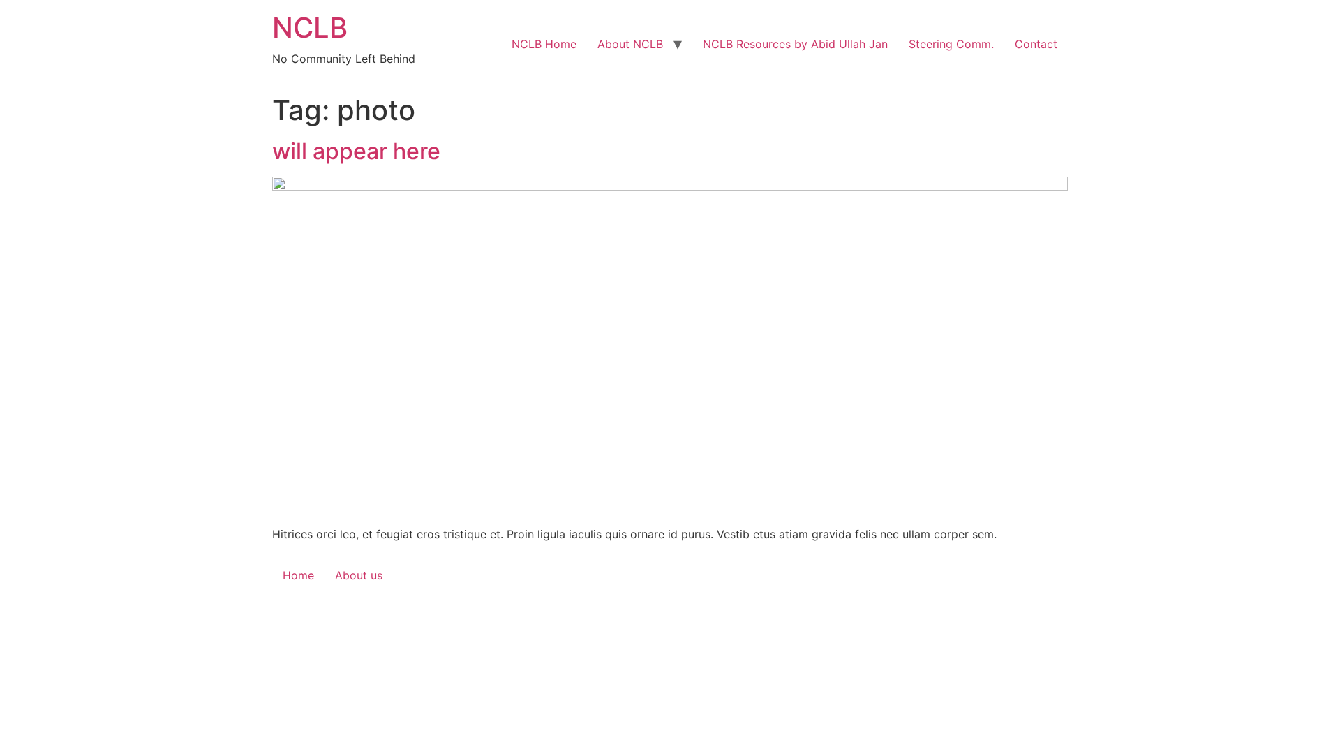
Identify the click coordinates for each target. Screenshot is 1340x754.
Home (298, 575)
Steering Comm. (951, 44)
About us (358, 575)
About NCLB (630, 44)
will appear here (356, 151)
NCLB (310, 27)
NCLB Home (544, 44)
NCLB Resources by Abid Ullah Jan (795, 44)
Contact (1036, 44)
